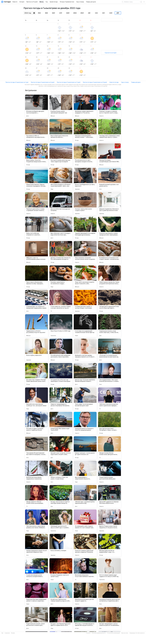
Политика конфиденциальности (99, 633)
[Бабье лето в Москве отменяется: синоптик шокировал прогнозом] (36, 228)
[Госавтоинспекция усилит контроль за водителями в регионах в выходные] (36, 569)
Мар (53, 13)
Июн (75, 13)
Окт (103, 13)
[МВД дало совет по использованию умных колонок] (36, 252)
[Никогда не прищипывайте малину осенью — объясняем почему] (85, 130)
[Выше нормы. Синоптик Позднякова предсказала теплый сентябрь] (36, 154)
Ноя (110, 13)
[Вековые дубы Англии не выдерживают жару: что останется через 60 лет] (109, 545)
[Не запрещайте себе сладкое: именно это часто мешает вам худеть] (85, 520)
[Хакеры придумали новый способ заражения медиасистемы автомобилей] (36, 545)
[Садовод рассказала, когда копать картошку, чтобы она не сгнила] (109, 325)
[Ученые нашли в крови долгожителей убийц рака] (109, 472)
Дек (118, 13)
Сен (96, 13)
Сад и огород (125, 82)
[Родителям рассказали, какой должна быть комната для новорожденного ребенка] (36, 618)
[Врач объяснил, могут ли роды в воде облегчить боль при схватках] (60, 228)
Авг (89, 13)
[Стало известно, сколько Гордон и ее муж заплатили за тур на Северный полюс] (60, 301)
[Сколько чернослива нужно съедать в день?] (85, 203)
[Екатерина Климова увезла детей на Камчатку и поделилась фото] (109, 594)
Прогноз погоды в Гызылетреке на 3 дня (17, 82)
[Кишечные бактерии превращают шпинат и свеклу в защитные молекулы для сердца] (36, 594)
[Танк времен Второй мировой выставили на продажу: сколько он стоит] (36, 447)
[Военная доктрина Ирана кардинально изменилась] (36, 472)
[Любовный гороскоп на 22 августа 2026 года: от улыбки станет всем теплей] (60, 520)
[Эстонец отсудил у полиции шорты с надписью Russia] (36, 423)
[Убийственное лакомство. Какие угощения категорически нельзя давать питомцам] (109, 276)
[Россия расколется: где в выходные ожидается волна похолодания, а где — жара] (85, 154)
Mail (2, 633)
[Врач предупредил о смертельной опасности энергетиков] (85, 472)
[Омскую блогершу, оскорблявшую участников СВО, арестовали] (109, 154)
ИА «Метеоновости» (140, 633)
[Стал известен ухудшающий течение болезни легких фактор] (85, 325)
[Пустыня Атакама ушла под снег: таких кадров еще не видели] (60, 154)
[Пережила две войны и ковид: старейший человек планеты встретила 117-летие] (36, 203)
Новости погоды (114, 82)
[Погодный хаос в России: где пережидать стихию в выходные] (60, 374)
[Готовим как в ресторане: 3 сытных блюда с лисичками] (85, 301)
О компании (7, 633)
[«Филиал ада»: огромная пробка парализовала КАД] (85, 496)
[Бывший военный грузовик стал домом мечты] (109, 179)
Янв (39, 13)
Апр (60, 13)
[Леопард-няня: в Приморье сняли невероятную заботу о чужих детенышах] (109, 130)
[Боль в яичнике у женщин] (60, 545)
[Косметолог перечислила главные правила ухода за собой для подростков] (60, 594)
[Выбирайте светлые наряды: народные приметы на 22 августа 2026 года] (85, 350)
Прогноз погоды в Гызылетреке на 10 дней (95, 82)
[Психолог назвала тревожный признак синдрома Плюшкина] (85, 545)
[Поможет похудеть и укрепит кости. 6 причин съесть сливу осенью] (109, 106)
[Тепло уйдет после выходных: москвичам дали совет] (85, 398)
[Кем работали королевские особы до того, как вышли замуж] (36, 398)
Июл (82, 13)
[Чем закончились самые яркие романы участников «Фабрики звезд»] (36, 520)
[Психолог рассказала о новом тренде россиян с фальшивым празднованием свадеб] (109, 228)
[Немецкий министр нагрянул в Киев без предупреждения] (85, 423)
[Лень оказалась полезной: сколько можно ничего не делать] (85, 252)
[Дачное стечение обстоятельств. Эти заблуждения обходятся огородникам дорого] (60, 252)
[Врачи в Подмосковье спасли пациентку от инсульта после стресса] (109, 520)
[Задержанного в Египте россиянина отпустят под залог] (36, 325)
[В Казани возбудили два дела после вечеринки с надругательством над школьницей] (36, 106)
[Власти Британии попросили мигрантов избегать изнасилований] (60, 130)
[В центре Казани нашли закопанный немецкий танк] (60, 106)
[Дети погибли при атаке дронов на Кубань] (60, 203)
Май (67, 13)
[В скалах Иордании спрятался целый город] (60, 569)
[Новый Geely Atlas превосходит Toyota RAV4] (60, 423)
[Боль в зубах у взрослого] (36, 350)
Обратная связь (124, 633)
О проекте (88, 633)
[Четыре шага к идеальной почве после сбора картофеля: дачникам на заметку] (109, 301)
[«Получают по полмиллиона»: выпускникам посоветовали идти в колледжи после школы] (109, 350)
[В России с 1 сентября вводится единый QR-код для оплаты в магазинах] (85, 618)
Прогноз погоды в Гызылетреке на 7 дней (68, 82)
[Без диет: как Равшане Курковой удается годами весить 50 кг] (60, 618)
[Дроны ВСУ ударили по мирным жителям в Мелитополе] (109, 496)
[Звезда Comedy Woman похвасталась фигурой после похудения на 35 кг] (109, 447)
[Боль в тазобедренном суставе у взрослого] (85, 179)
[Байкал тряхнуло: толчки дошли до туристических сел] (85, 447)
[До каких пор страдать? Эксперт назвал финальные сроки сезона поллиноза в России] (36, 374)
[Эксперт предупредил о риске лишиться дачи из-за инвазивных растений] (109, 618)
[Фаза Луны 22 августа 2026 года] (60, 325)
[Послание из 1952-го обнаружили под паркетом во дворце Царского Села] (36, 130)
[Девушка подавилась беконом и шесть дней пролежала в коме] (109, 203)
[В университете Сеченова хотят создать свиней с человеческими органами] (109, 252)
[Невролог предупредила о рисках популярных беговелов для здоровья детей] (60, 398)
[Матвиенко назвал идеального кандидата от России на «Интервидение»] (85, 106)
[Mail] (2, 2)
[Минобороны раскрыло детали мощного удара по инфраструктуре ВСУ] (85, 594)
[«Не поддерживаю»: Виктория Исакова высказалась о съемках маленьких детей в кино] (109, 374)
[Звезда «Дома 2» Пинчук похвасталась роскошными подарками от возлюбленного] (36, 496)
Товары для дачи (135, 82)
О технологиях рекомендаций (113, 633)
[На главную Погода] (7, 2)
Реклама (13, 633)
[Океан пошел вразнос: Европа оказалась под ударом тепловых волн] (36, 179)
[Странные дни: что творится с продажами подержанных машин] (36, 301)
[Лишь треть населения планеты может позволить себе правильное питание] (85, 276)
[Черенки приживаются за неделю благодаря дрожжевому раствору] (85, 228)
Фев (46, 13)
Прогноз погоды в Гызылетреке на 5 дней (42, 82)
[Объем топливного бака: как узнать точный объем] (60, 472)
